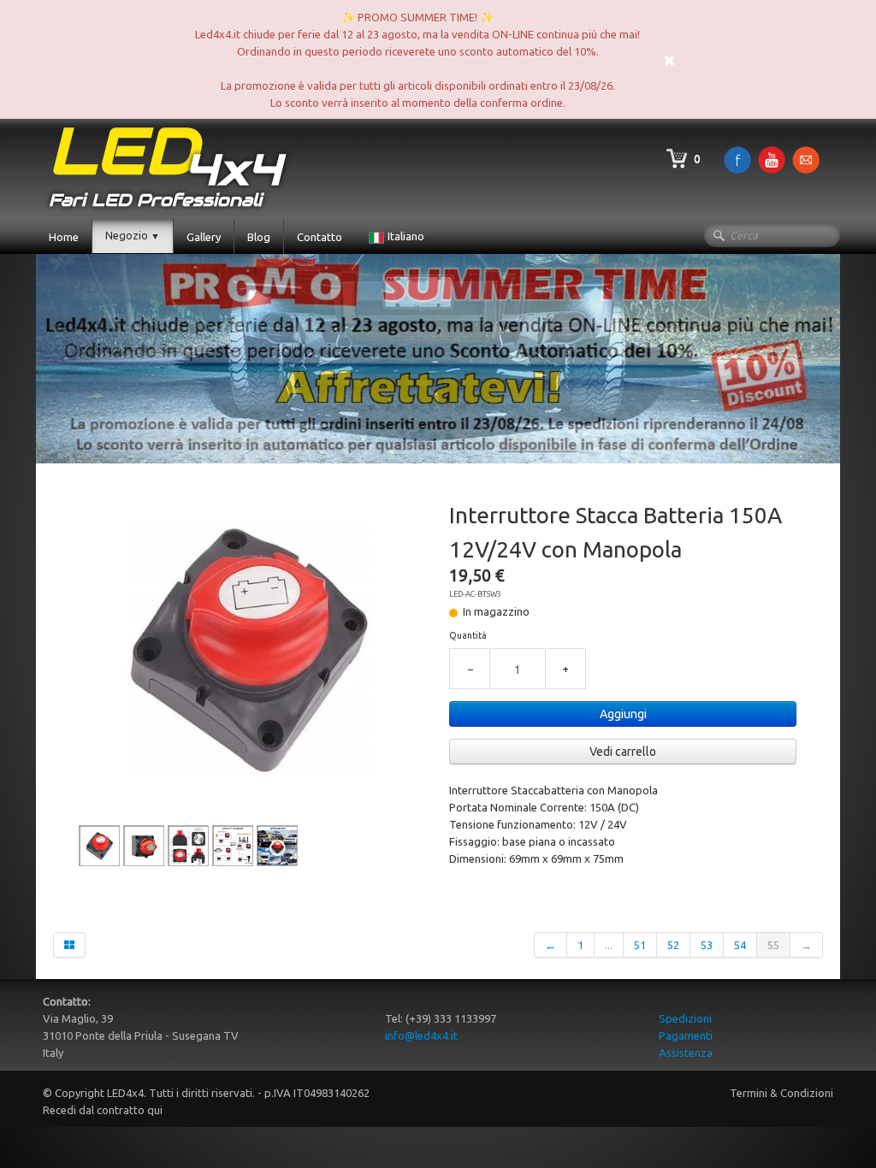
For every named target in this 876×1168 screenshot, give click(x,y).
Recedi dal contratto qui (103, 1110)
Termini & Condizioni (781, 1093)
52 (673, 945)
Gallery (203, 237)
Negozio (132, 235)
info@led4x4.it (421, 1035)
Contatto (319, 237)
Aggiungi (623, 714)
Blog (258, 237)
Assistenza (686, 1053)
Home (64, 237)
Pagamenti (686, 1035)
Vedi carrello (622, 751)
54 (740, 945)
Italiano (407, 236)
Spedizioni (685, 1018)
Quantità (468, 635)
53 (707, 945)
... (609, 945)
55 (773, 945)
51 (640, 945)
